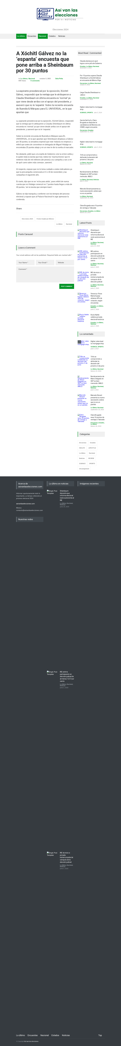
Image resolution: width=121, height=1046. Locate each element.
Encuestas (32, 36)
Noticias (61, 36)
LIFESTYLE (92, 448)
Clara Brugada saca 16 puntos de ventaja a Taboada (97, 417)
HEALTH (82, 448)
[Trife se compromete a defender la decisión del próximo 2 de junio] (83, 361)
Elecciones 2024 (27, 219)
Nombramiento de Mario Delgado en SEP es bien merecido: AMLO (89, 174)
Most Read (83, 53)
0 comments (35, 81)
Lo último (21, 36)
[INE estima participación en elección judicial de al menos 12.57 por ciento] (83, 256)
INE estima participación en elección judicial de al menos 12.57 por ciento (98, 255)
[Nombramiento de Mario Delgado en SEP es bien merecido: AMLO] (83, 381)
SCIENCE (83, 112)
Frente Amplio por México (45, 219)
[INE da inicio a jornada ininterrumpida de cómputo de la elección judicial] (83, 277)
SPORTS (90, 112)
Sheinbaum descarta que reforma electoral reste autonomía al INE (98, 234)
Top (100, 1035)
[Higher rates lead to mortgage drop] (83, 346)
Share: (19, 209)
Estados (52, 36)
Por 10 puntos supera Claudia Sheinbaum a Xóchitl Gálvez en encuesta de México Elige (91, 78)
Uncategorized (84, 469)
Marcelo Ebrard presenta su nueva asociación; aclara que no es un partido (90, 191)
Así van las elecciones (31, 1041)
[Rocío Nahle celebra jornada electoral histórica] (83, 320)
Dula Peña (59, 78)
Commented (95, 53)
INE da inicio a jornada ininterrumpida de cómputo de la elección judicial (97, 277)
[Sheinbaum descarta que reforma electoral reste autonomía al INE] (83, 235)
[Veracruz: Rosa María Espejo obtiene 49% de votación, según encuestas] (83, 298)
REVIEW (91, 458)
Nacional (42, 36)
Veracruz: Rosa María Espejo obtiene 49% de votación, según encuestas (96, 298)
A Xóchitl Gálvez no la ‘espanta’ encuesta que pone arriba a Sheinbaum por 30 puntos (44, 62)
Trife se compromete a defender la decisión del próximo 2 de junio (89, 157)
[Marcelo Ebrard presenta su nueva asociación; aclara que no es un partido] (83, 400)
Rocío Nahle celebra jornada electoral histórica (97, 317)
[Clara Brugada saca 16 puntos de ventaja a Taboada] (83, 420)
